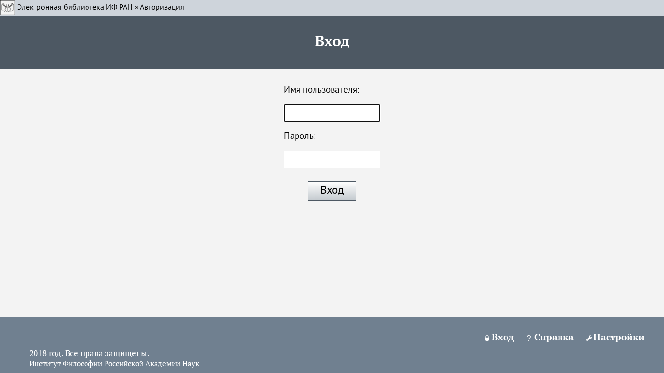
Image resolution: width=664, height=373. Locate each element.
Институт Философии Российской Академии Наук (114, 364)
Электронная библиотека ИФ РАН (75, 8)
